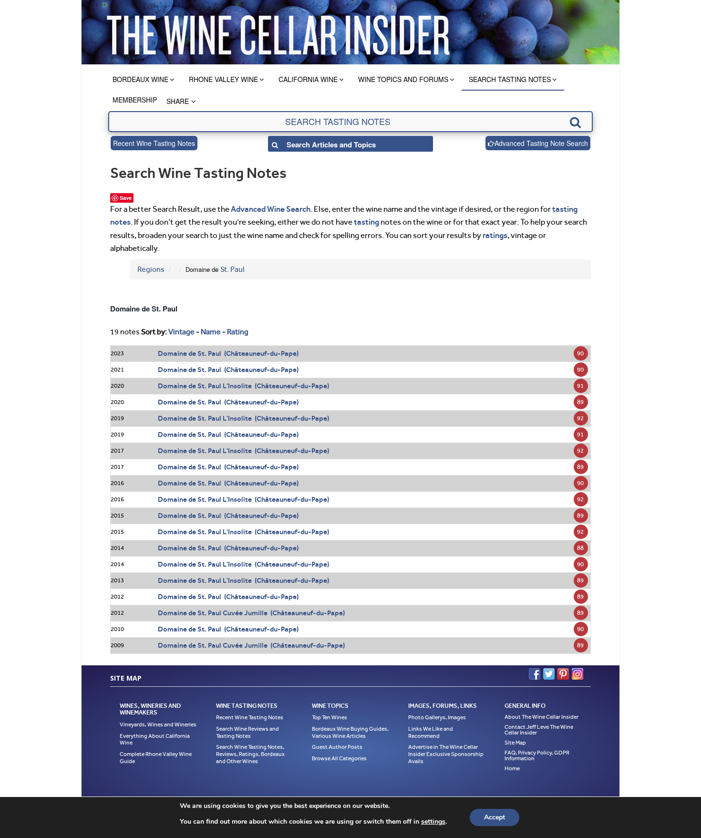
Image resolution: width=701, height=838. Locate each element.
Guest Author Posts (337, 747)
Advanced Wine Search (270, 209)
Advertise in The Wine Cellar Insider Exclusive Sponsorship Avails (446, 754)
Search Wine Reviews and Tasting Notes (247, 732)
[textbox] (350, 121)
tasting (366, 222)
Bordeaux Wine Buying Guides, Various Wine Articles (350, 732)
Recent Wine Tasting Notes (154, 143)
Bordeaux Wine (140, 79)
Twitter (549, 674)
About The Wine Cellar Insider (541, 717)
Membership (135, 99)
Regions (151, 269)
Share (177, 101)
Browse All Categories (339, 758)
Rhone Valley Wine (223, 79)
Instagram (577, 674)
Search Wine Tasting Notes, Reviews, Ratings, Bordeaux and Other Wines (250, 754)
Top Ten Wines (329, 717)
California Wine (308, 79)
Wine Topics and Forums (403, 79)
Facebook (534, 674)
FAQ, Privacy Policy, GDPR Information (537, 755)
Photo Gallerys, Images (437, 717)
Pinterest (563, 674)
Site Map (515, 742)
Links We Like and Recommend (430, 732)
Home (512, 768)
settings (433, 821)
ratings (495, 235)
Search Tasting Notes (510, 79)
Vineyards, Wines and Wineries (158, 724)
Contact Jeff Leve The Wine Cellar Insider (539, 730)
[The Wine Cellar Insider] (278, 32)
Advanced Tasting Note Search (541, 143)
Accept (494, 817)
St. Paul (232, 269)
